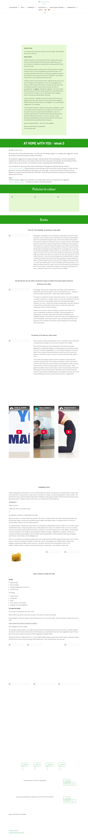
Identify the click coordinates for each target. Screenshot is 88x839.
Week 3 (38, 764)
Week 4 (26, 764)
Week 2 (51, 764)
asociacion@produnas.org (16, 168)
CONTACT (40, 10)
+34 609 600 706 (13, 830)
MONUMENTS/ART (71, 7)
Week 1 (63, 764)
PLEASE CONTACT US (68, 782)
